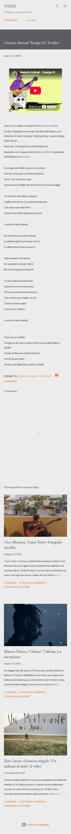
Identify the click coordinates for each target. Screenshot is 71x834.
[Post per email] (57, 376)
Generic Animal (48, 125)
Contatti (31, 20)
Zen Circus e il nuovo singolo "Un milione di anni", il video (30, 763)
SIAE (49, 152)
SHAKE (10, 5)
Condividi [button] (10, 381)
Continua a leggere (17, 587)
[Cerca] (57, 6)
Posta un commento (32, 582)
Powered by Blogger (37, 824)
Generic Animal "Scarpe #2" (35, 376)
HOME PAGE (11, 20)
